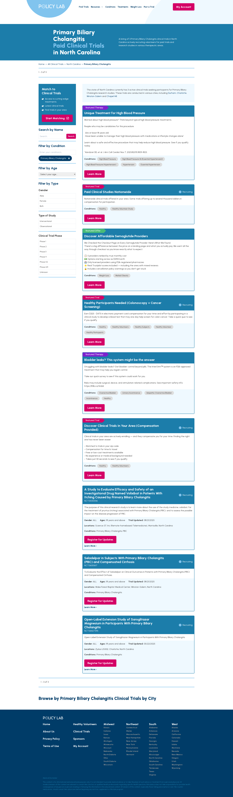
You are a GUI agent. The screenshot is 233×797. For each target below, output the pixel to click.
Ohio (106, 758)
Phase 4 (43, 257)
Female (43, 201)
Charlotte (181, 93)
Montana (176, 748)
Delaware (153, 734)
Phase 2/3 (44, 267)
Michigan (108, 741)
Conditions (110, 7)
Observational (46, 226)
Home (46, 724)
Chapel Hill (112, 96)
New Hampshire (133, 738)
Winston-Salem (94, 96)
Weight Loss (136, 7)
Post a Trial (149, 7)
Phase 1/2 (44, 262)
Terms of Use (51, 746)
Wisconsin (108, 765)
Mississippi (154, 754)
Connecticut (131, 727)
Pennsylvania (132, 748)
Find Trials (84, 7)
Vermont (130, 754)
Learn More (94, 174)
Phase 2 (43, 246)
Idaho (174, 744)
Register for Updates (100, 539)
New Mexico (177, 754)
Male (42, 196)
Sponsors (79, 738)
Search (71, 136)
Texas (151, 771)
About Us (48, 731)
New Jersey (131, 741)
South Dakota (110, 761)
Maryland (153, 751)
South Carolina (155, 765)
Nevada (175, 751)
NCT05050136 (91, 501)
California (176, 734)
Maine (129, 731)
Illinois (106, 727)
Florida (152, 738)
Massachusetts (133, 734)
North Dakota (110, 754)
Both (42, 206)
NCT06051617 (90, 565)
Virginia (152, 775)
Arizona (175, 731)
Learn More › (90, 546)
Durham (172, 93)
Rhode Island (132, 751)
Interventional (46, 221)
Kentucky (153, 744)
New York (130, 744)
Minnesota (108, 744)
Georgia (153, 741)
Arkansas (153, 731)
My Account (183, 6)
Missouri (107, 748)
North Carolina (155, 758)
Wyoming (176, 768)
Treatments (123, 7)
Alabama (153, 727)
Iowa (106, 734)
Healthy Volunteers (85, 724)
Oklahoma (154, 761)
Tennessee (154, 768)
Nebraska (108, 751)
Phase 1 (43, 241)
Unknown (44, 272)
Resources (95, 7)
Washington (177, 765)
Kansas (107, 738)
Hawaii (175, 741)
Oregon (175, 758)
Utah (174, 761)
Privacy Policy (51, 738)
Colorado (176, 738)
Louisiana (153, 748)
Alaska (175, 727)
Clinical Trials (81, 731)
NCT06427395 (91, 631)
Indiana (107, 731)
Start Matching (55, 118)
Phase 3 (43, 252)
